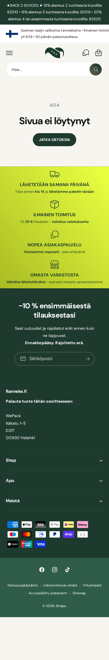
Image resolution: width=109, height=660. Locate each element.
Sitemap (79, 593)
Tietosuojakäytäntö (22, 585)
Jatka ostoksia (54, 139)
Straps (61, 606)
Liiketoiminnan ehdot (60, 585)
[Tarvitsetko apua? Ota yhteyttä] (85, 52)
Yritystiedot (92, 585)
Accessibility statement (48, 593)
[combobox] (54, 69)
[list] (54, 34)
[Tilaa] (87, 359)
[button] (9, 52)
